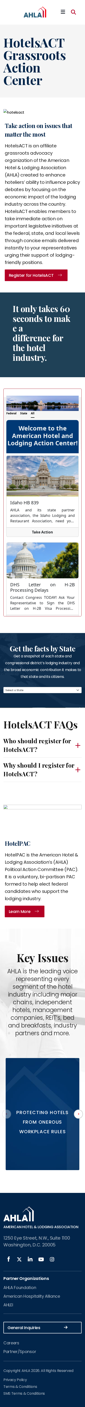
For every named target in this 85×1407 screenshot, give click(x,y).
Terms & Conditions (20, 1386)
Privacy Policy (15, 1379)
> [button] (79, 1114)
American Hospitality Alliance (31, 1296)
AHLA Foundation (19, 1287)
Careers (11, 1343)
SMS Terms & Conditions (24, 1393)
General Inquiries (23, 1327)
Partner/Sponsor (19, 1351)
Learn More (20, 911)
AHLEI (8, 1305)
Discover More (42, 1146)
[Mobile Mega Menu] (63, 12)
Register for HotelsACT (31, 275)
